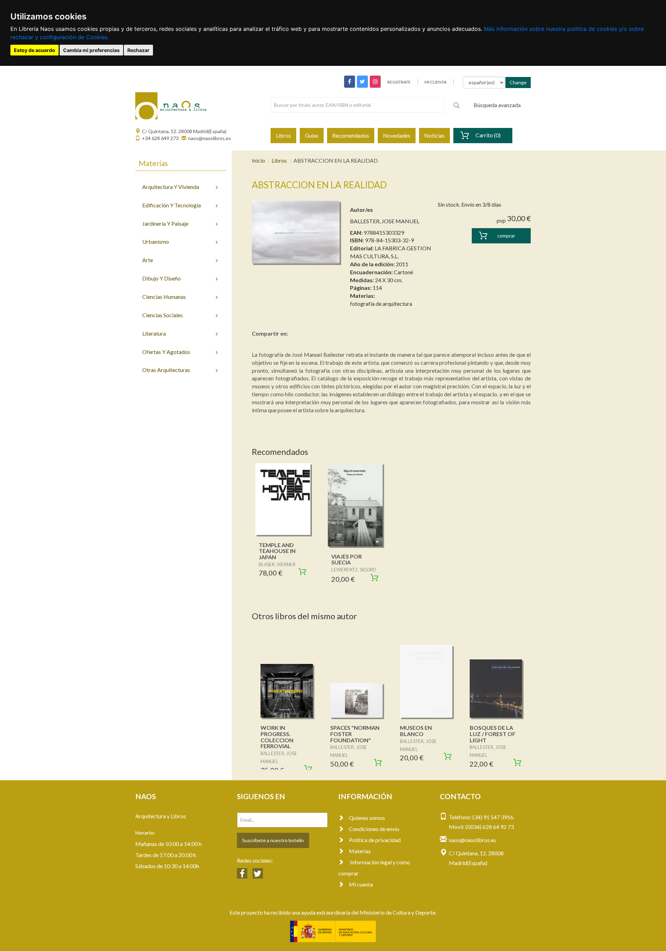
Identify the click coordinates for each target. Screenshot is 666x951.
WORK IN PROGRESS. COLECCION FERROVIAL (277, 736)
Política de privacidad (375, 840)
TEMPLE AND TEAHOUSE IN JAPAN (277, 551)
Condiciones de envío (374, 828)
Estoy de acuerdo (34, 50)
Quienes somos (367, 817)
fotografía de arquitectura (381, 303)
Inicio (258, 160)
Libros (283, 135)
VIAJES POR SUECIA (346, 559)
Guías (311, 135)
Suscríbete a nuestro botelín (273, 840)
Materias (360, 851)
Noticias (434, 135)
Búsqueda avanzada (497, 105)
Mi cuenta (361, 884)
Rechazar (138, 50)
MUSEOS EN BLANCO (416, 730)
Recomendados (350, 135)
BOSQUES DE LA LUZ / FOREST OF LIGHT (492, 733)
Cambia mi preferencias (91, 50)
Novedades (396, 135)
